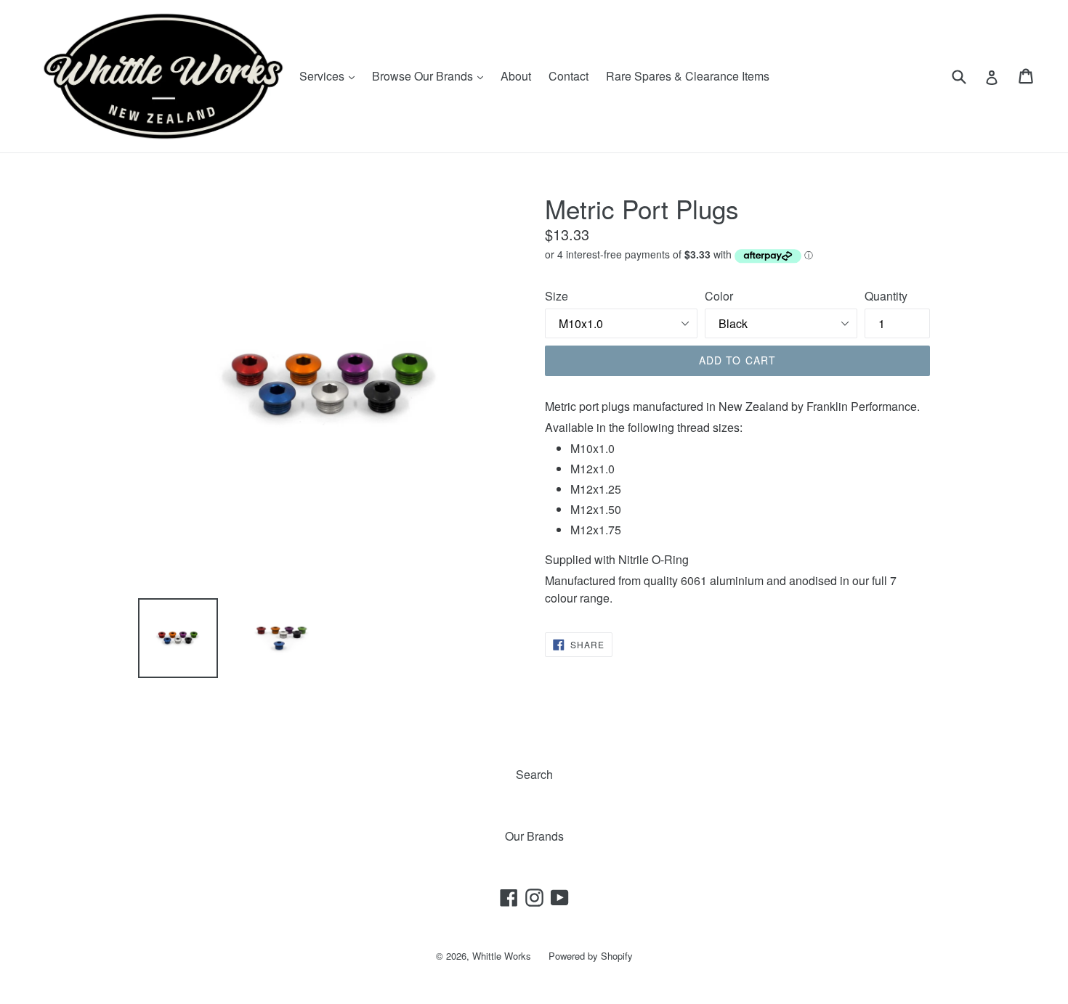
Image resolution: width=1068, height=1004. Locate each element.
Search (534, 774)
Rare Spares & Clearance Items (687, 76)
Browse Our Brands (431, 75)
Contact (568, 76)
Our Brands (534, 836)
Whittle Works (501, 956)
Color (719, 295)
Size (556, 295)
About (516, 76)
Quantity (886, 295)
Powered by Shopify (591, 956)
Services (330, 75)
